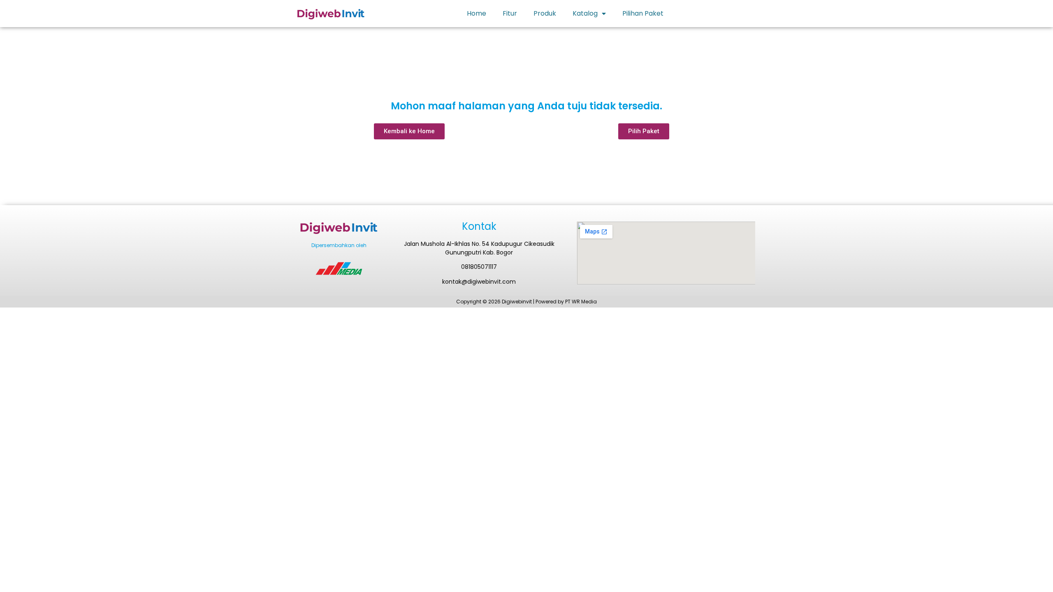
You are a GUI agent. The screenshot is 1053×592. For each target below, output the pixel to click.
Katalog (585, 13)
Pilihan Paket (642, 13)
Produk (544, 13)
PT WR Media (581, 301)
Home (476, 13)
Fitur (510, 13)
